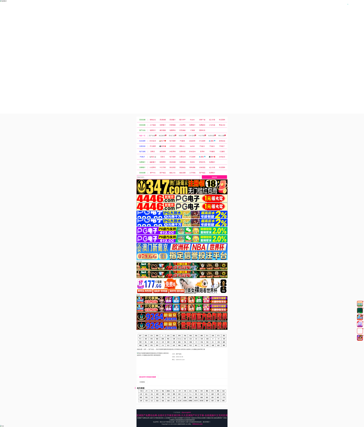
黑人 (174, 391)
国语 (207, 397)
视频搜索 (214, 177)
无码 (202, 338)
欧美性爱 (211, 135)
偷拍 (174, 335)
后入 (213, 342)
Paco (190, 394)
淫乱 (163, 397)
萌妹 (163, 391)
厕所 (218, 397)
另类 (224, 338)
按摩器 (190, 400)
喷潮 (190, 397)
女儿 (152, 400)
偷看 (157, 394)
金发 (174, 345)
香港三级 (172, 135)
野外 (157, 391)
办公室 (179, 400)
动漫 (207, 338)
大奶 (163, 342)
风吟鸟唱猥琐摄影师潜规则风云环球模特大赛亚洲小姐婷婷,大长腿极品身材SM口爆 (180, 349)
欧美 (146, 335)
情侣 (190, 335)
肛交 (185, 338)
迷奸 (146, 338)
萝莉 (179, 335)
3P (212, 338)
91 (162, 335)
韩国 (157, 335)
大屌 (146, 400)
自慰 (207, 345)
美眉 (196, 397)
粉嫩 (201, 397)
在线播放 (142, 382)
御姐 (179, 345)
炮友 (223, 391)
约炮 (202, 342)
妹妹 (163, 400)
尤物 (218, 342)
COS (196, 342)
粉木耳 (196, 400)
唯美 (196, 391)
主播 (174, 338)
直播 (168, 342)
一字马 (223, 397)
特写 (212, 391)
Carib (185, 394)
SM (218, 338)
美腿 (140, 345)
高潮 (174, 394)
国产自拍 (152, 135)
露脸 (207, 391)
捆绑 (207, 400)
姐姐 (157, 400)
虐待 (212, 397)
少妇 (157, 342)
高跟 (146, 345)
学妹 (185, 335)
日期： (174, 357)
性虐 (201, 394)
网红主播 (221, 135)
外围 (218, 394)
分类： (174, 354)
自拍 (168, 335)
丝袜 (213, 335)
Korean (179, 338)
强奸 (224, 335)
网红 (168, 338)
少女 (163, 345)
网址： (174, 359)
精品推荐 (162, 135)
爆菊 (218, 391)
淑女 (146, 394)
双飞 (218, 335)
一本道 (141, 391)
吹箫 (218, 400)
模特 (202, 335)
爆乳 (224, 345)
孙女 (152, 394)
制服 (157, 338)
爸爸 (174, 400)
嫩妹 (179, 342)
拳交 (196, 345)
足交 (190, 338)
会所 (174, 397)
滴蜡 (163, 394)
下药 (202, 345)
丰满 (185, 391)
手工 (140, 338)
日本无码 (192, 135)
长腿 (168, 394)
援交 (218, 345)
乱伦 (168, 345)
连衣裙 (185, 400)
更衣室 (201, 400)
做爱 (213, 345)
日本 (151, 335)
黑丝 (157, 397)
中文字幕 (201, 135)
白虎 (141, 394)
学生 (152, 391)
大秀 (179, 391)
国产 (140, 335)
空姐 (196, 335)
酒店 (179, 394)
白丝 (152, 397)
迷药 (212, 400)
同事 (140, 342)
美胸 (190, 342)
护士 (207, 335)
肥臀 (185, 397)
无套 (207, 342)
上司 (146, 391)
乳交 (190, 345)
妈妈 (168, 400)
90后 (168, 397)
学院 (146, 397)
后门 (179, 397)
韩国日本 (182, 135)
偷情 (185, 345)
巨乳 (151, 338)
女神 (223, 394)
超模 (151, 342)
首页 (145, 349)
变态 (196, 394)
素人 (146, 342)
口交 (196, 338)
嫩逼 (224, 342)
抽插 (212, 394)
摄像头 (168, 391)
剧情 (163, 338)
